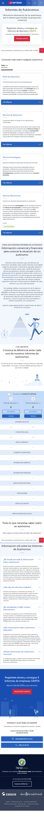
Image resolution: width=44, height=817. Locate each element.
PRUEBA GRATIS (22, 39)
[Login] (35, 3)
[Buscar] (41, 3)
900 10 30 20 (23, 745)
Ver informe (7, 102)
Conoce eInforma (21, 784)
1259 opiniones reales (24, 771)
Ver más (11, 416)
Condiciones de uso (16, 801)
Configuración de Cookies (22, 806)
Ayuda (8, 801)
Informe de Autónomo (10, 275)
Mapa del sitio (22, 804)
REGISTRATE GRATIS (22, 692)
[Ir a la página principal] (16, 3)
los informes (4, 66)
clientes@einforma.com (23, 739)
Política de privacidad (10, 804)
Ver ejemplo (11, 411)
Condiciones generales (30, 801)
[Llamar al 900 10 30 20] (29, 3)
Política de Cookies (33, 804)
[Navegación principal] (3, 3)
